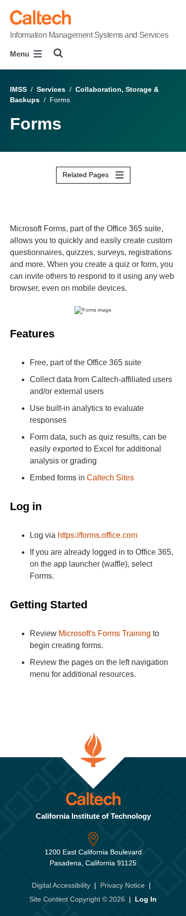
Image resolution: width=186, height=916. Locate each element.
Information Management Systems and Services (89, 35)
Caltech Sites (110, 477)
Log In (146, 899)
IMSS (18, 89)
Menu (20, 54)
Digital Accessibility (61, 885)
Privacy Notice (122, 885)
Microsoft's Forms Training (105, 633)
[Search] (58, 53)
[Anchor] (61, 333)
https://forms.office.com (97, 535)
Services (51, 89)
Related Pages (86, 175)
